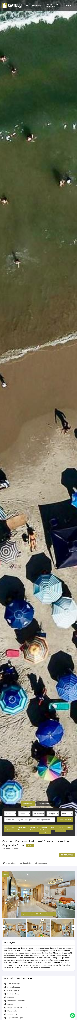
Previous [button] (3, 927)
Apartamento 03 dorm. (33, 828)
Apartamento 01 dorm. (10, 828)
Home (26, 5)
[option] (14, 927)
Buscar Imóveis (65, 819)
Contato (69, 5)
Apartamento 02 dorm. (21, 828)
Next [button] (73, 927)
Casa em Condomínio (60, 828)
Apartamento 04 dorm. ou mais (44, 829)
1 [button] (37, 938)
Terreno (69, 827)
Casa (53, 827)
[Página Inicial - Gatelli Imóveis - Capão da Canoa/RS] (12, 5)
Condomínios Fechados (52, 5)
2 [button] (40, 938)
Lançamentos (37, 5)
